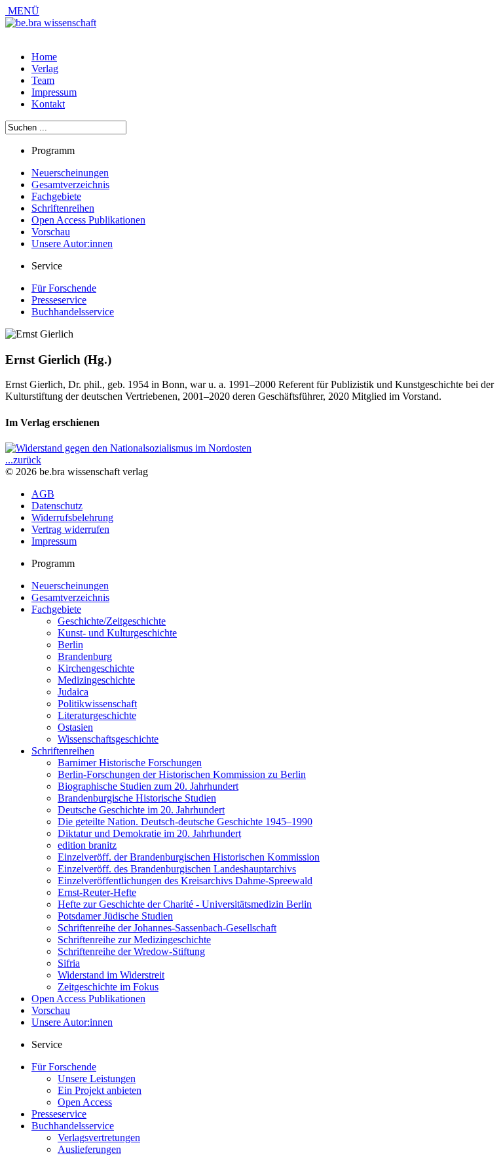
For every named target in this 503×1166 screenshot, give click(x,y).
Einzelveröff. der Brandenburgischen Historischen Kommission (189, 857)
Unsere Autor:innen (72, 243)
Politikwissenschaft (97, 703)
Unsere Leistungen (97, 1078)
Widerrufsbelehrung (72, 517)
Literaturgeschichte (97, 715)
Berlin (70, 644)
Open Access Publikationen (88, 219)
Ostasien (75, 727)
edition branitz (87, 845)
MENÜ (22, 10)
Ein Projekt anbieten (99, 1090)
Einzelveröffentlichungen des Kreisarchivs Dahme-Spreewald (185, 880)
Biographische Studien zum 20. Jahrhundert (148, 786)
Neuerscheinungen (70, 172)
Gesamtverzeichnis (70, 184)
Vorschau (50, 231)
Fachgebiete (56, 196)
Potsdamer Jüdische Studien (115, 916)
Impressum (54, 92)
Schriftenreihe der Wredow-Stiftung (131, 951)
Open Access (85, 1102)
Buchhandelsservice (72, 311)
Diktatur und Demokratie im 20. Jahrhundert (149, 833)
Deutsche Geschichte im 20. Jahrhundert (141, 809)
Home (44, 56)
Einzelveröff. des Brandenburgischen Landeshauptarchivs (177, 868)
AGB (42, 493)
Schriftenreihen (62, 208)
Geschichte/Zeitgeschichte (112, 621)
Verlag (44, 68)
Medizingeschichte (96, 680)
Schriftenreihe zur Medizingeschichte (134, 939)
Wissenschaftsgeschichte (108, 739)
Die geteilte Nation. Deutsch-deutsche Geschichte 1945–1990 (185, 821)
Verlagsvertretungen (99, 1137)
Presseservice (58, 299)
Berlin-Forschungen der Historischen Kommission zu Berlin (182, 774)
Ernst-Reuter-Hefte (97, 892)
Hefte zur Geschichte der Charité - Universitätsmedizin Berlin (185, 904)
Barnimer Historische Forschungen (130, 762)
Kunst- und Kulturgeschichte (117, 632)
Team (42, 80)
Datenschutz (57, 505)
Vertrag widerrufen (70, 529)
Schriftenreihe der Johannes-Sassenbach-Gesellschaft (167, 927)
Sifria (69, 963)
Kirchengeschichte (96, 668)
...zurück (23, 459)
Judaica (73, 691)
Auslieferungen (89, 1149)
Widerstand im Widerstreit (111, 975)
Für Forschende (63, 288)
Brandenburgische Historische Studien (137, 798)
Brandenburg (85, 656)
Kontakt (48, 103)
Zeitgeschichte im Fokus (108, 986)
